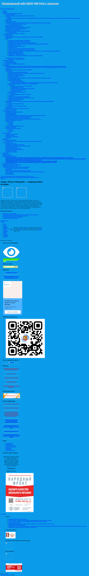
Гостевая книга (9, 444)
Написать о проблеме (12, 312)
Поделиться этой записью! (4, 221)
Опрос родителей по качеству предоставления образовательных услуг (11, 426)
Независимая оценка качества (11, 431)
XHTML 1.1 (8, 574)
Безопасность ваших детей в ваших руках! (17, 519)
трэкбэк (39, 229)
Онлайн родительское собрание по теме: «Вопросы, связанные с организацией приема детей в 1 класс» (31, 523)
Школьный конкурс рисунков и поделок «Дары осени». (15, 215)
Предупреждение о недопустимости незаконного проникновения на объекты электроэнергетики (30, 520)
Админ (25, 227)
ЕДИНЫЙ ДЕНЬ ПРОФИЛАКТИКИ (16, 525)
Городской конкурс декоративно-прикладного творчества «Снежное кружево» (20, 214)
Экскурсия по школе (10, 450)
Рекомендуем (9, 448)
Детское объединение (10, 445)
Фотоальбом (8, 449)
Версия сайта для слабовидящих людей (10, 261)
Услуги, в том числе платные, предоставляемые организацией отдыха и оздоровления (27, 521)
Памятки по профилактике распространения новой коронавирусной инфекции (11, 421)
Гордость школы (9, 443)
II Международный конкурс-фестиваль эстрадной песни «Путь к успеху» (17, 176)
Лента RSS (3, 574)
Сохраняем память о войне (14, 522)
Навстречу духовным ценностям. (10, 218)
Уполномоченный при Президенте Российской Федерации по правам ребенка (11, 436)
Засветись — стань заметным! (9, 213)
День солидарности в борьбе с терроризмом (13, 217)
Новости (20, 228)
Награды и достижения (11, 446)
